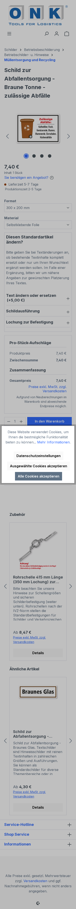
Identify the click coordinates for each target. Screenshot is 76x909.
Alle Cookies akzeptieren (38, 476)
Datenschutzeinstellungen (38, 456)
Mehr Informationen (53, 442)
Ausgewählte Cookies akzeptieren (38, 466)
